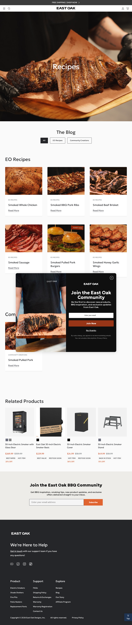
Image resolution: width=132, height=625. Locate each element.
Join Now (91, 323)
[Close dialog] (111, 277)
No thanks (91, 330)
